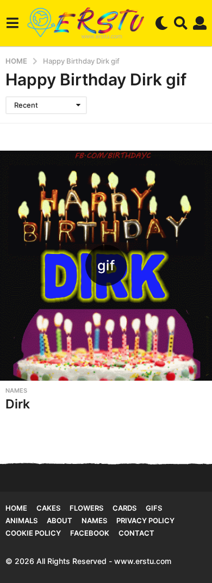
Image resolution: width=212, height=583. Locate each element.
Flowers (86, 508)
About (59, 520)
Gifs (154, 508)
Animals (21, 520)
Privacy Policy (145, 520)
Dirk (17, 404)
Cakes (48, 508)
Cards (124, 508)
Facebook (89, 533)
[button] (12, 23)
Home (16, 508)
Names (16, 390)
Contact (136, 533)
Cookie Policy (33, 533)
